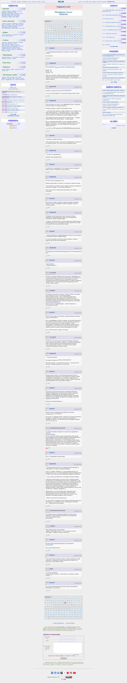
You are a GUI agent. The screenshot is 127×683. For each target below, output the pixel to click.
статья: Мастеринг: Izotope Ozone (112, 79)
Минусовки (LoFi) (15, 14)
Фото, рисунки (8, 21)
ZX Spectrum (5, 16)
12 (70, 21)
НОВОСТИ (14, 125)
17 (80, 21)
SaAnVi (52, 48)
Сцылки (8, 49)
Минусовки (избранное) (7, 15)
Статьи (5, 40)
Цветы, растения (20, 24)
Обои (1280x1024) (13, 27)
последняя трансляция (13, 89)
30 (69, 23)
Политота (14, 48)
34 (77, 23)
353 (78, 32)
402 (59, 40)
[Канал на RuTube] (61, 672)
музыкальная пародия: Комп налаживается (114, 77)
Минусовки (17, 69)
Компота (19, 48)
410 (80, 40)
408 (75, 40)
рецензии (94, 1)
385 (51, 38)
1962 (47, 248)
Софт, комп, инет (9, 43)
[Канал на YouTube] (74, 672)
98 (53, 30)
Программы (7, 55)
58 (49, 27)
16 (78, 21)
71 (75, 27)
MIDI (14, 16)
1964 (47, 272)
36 (81, 23)
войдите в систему (71, 626)
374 (59, 36)
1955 (47, 135)
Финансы (21, 46)
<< (51, 21)
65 (63, 27)
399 (51, 40)
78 (51, 29)
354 (81, 32)
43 (57, 25)
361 (62, 34)
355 (46, 34)
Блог (7, 70)
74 (81, 27)
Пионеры (108, 44)
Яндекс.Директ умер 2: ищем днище (114, 26)
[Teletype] (64, 672)
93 (81, 29)
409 (77, 40)
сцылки (80, 1)
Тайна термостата (110, 37)
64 (61, 27)
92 (79, 29)
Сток (20, 28)
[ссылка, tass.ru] (49, 518)
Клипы (3, 35)
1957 (47, 164)
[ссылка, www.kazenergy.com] (64, 359)
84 (63, 29)
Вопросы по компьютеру (17, 49)
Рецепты (12, 44)
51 (73, 25)
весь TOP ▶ (114, 82)
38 (47, 25)
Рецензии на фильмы (13, 42)
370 (48, 36)
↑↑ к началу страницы (69, 623)
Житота (3, 49)
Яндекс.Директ (14, 46)
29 (67, 23)
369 (46, 36)
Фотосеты (20, 25)
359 (56, 34)
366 (75, 34)
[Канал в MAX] (55, 672)
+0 (48, 58)
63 (59, 27)
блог (84, 1)
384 (48, 38)
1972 (47, 428)
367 (77, 34)
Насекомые (8, 24)
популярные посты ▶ (13, 115)
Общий (4, 69)
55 (81, 25)
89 (73, 29)
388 (59, 38)
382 (80, 36)
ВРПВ (87, 1)
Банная (9, 23)
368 (80, 34)
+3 (48, 207)
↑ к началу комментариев (58, 623)
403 (62, 40)
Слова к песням (5, 44)
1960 (47, 212)
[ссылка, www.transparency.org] (67, 66)
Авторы (4, 77)
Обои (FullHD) (15, 28)
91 (77, 29)
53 (77, 25)
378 (70, 36)
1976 (47, 526)
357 (51, 34)
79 (53, 29)
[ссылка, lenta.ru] (53, 317)
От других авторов (6, 48)
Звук (3, 43)
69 (71, 27)
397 (46, 40)
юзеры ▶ (113, 127)
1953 (47, 86)
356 (48, 34)
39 (49, 25)
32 (73, 23)
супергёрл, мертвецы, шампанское (15, 100)
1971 (47, 408)
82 (59, 29)
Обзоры (21, 42)
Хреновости (15, 34)
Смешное (4, 42)
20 (49, 23)
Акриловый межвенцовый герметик (114, 15)
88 (71, 29)
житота (43, 1)
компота (39, 1)
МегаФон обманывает (12, 108)
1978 (47, 555)
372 (54, 36)
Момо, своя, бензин (12, 112)
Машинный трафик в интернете (113, 22)
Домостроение (9, 35)
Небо (13, 24)
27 (63, 23)
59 (51, 27)
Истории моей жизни (7, 47)
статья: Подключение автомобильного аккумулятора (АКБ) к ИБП (113, 115)
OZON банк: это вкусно (111, 33)
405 (67, 40)
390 (64, 38)
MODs (10, 16)
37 (45, 25)
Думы (20, 77)
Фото (15, 43)
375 (62, 36)
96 (49, 30)
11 (68, 21)
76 (47, 29)
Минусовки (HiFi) (6, 14)
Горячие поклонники (20, 79)
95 (47, 30)
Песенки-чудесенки (6, 34)
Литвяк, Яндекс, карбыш (13, 110)
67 (67, 27)
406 (70, 40)
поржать (99, 1)
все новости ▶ (114, 46)
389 (62, 38)
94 (45, 30)
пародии (19, 1)
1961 (47, 231)
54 (79, 25)
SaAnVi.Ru (13, 1)
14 (74, 21)
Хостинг (22, 78)
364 (70, 34)
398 (48, 40)
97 (51, 30)
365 (72, 34)
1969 (47, 371)
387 (56, 38)
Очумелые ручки (6, 46)
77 (49, 29)
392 (70, 38)
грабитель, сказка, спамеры (14, 106)
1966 (47, 312)
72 (77, 27)
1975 (47, 510)
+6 (48, 448)
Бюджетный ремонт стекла (115, 29)
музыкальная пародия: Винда (111, 67)
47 (65, 25)
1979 (47, 569)
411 (46, 42)
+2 (48, 146)
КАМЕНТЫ (14, 128)
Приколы (4, 23)
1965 (47, 290)
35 (79, 23)
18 (45, 23)
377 (67, 36)
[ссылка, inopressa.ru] (66, 90)
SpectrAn (9, 58)
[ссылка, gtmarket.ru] (50, 66)
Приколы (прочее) (11, 12)
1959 (47, 198)
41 (53, 25)
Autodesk (9, 102)
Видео (5, 32)
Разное (15, 25)
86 (67, 29)
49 (69, 25)
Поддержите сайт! (63, 7)
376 (64, 36)
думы (90, 1)
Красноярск (10, 25)
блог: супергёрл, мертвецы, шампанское (113, 107)
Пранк (17, 16)
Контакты (12, 77)
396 (80, 38)
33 (75, 23)
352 (75, 32)
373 (56, 36)
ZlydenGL (53, 63)
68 (69, 27)
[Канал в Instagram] (70, 672)
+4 (48, 96)
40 (51, 25)
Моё (23, 28)
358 (54, 34)
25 (59, 23)
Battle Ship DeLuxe (6, 57)
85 (65, 29)
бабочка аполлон (109, 18)
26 (61, 23)
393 (72, 38)
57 (47, 27)
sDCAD (14, 58)
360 (59, 34)
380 (75, 36)
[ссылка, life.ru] (55, 398)
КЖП (13, 78)
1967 (47, 337)
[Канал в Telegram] (58, 672)
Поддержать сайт (10, 79)
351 (73, 32)
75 (45, 29)
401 (56, 40)
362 (64, 34)
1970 (47, 388)
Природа (4, 25)
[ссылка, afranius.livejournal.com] (53, 302)
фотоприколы (25, 1)
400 (54, 40)
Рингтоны (7, 63)
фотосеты (104, 1)
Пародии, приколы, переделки (9, 11)
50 (71, 25)
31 (71, 23)
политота (34, 1)
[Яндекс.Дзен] (67, 672)
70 (73, 27)
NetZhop (4, 58)
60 (53, 27)
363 (67, 34)
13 (72, 21)
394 (75, 38)
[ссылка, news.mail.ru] (50, 434)
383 (46, 38)
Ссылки (17, 78)
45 (61, 25)
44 (59, 25)
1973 (47, 452)
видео (30, 1)
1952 (47, 63)
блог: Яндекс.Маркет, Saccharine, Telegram (114, 90)
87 (69, 29)
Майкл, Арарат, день (12, 94)
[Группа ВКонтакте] (52, 672)
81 (57, 29)
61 (55, 27)
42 (55, 25)
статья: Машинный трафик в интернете (113, 72)
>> (48, 42)
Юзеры (9, 78)
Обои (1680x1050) (6, 28)
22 (53, 23)
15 (76, 21)
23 (55, 23)
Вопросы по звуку (6, 50)
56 (45, 27)
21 (51, 23)
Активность (4, 78)
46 (63, 25)
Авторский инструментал (8, 13)
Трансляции (5, 27)
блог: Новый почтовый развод (111, 102)
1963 (47, 260)
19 (47, 23)
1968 (47, 353)
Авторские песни (19, 13)
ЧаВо (8, 77)
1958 (47, 177)
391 (67, 38)
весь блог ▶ (13, 114)
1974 (47, 464)
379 (72, 36)
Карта (3, 79)
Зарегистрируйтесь (61, 626)
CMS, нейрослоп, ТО (12, 104)
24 (57, 23)
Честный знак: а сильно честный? (114, 40)
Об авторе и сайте (10, 75)
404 (64, 40)
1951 (47, 48)
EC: (63, 679)
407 (72, 40)
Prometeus (21, 57)
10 (66, 21)
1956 (47, 150)
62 (57, 27)
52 (75, 25)
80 (55, 29)
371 (51, 36)
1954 (47, 100)
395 (77, 38)
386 (54, 38)
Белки (3, 24)
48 (67, 25)
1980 (47, 582)
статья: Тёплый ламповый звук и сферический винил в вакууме (111, 58)
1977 (47, 540)
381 (77, 36)
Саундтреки (17, 15)
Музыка (6, 8)
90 (75, 29)
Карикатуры (15, 23)
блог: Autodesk (107, 112)
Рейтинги (6, 67)
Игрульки (21, 34)
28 (65, 23)
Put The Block (15, 57)
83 (61, 29)
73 (79, 27)
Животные (21, 23)
